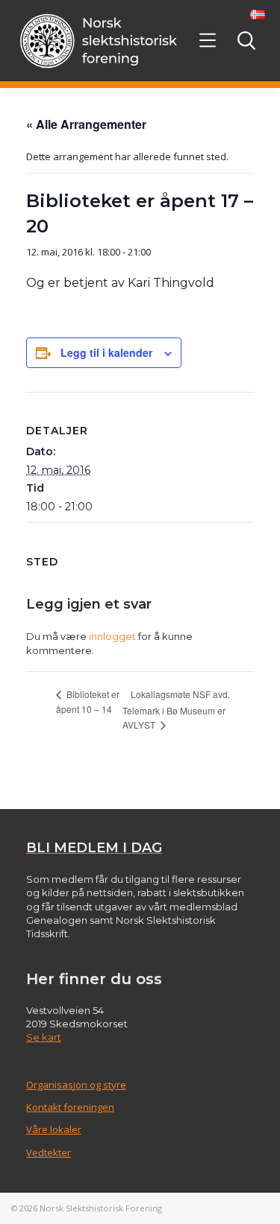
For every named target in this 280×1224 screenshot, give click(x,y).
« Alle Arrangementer (86, 124)
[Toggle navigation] (208, 40)
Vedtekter (48, 1152)
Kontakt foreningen (70, 1107)
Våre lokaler (53, 1129)
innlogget (112, 636)
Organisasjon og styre (76, 1084)
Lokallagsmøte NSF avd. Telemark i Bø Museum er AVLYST (176, 710)
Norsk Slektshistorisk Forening (101, 1208)
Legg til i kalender (106, 352)
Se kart (43, 1037)
